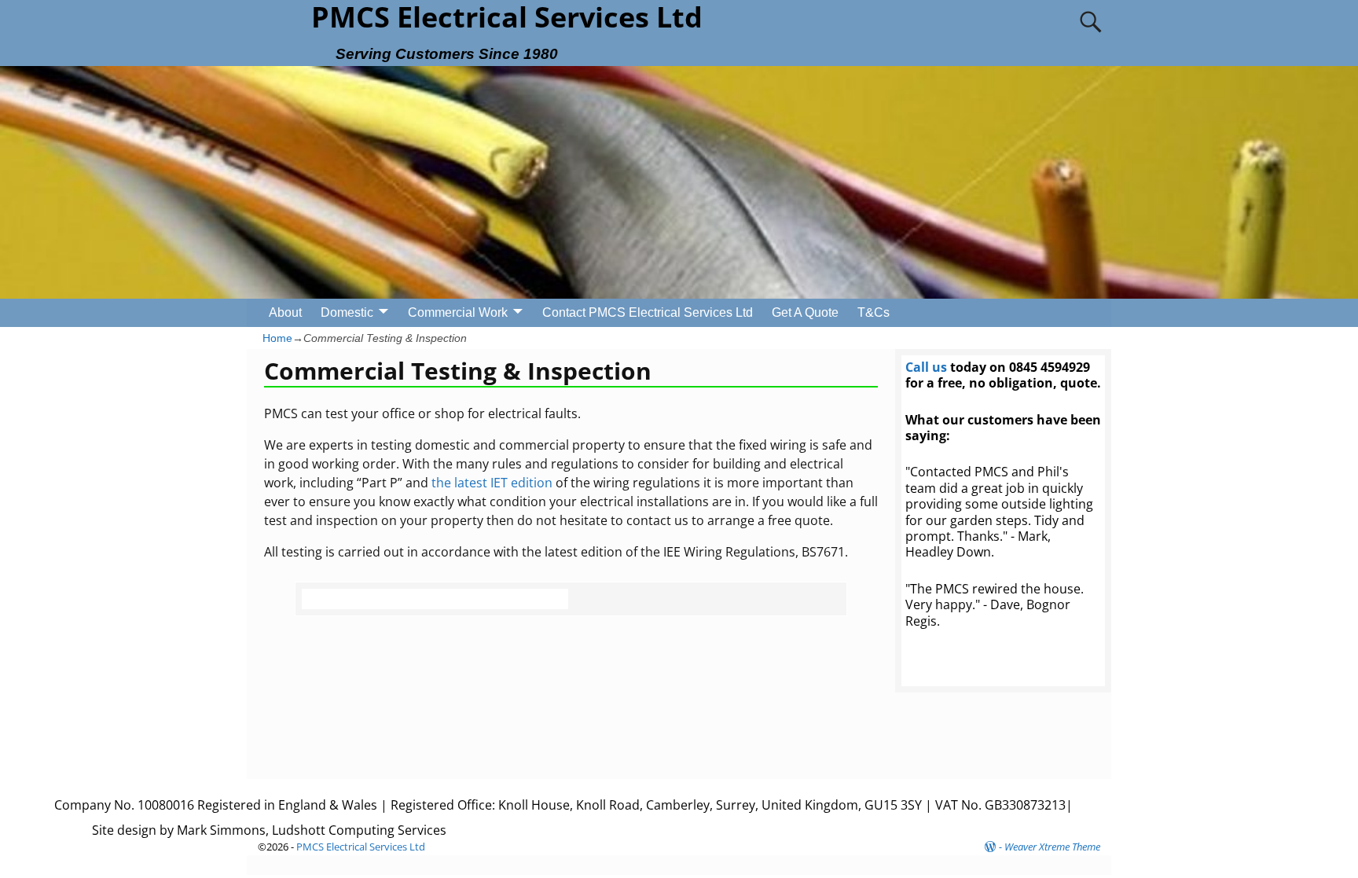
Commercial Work (458, 312)
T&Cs (873, 312)
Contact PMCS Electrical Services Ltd (647, 312)
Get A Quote (805, 312)
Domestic (347, 312)
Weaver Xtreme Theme (1052, 846)
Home (277, 338)
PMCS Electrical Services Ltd (360, 846)
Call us (926, 367)
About (285, 312)
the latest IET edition (491, 482)
